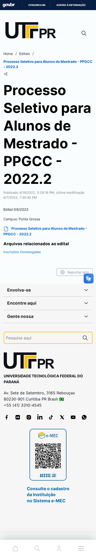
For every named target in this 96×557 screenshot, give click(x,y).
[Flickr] (18, 417)
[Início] (32, 31)
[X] (62, 417)
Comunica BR (36, 5)
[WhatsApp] (84, 417)
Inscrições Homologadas (22, 252)
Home (8, 54)
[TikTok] (51, 417)
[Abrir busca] (84, 33)
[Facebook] (7, 417)
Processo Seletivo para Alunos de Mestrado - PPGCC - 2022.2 (45, 231)
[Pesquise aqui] (85, 337)
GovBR (8, 5)
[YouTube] (73, 417)
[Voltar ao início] (31, 361)
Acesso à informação (71, 5)
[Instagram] (29, 417)
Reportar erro (78, 272)
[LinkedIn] (40, 417)
